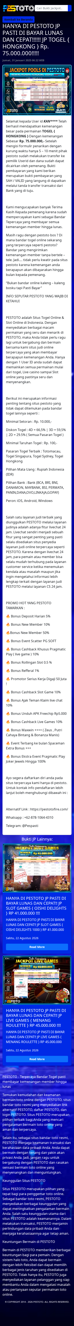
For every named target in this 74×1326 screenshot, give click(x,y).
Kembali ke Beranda (18, 19)
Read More (37, 947)
